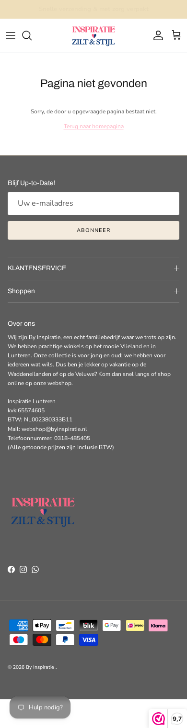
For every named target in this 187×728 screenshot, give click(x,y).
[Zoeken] (31, 35)
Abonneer (93, 230)
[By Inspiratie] (93, 35)
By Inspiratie (41, 667)
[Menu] (10, 35)
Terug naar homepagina (94, 126)
